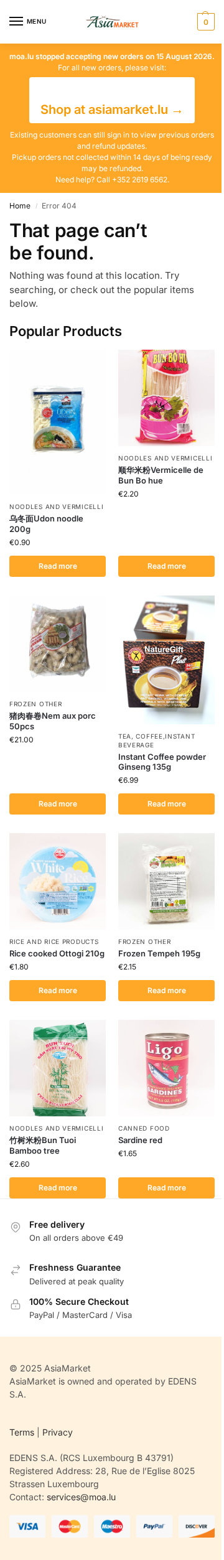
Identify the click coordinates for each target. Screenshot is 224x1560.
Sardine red (140, 1140)
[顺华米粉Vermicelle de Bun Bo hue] (166, 398)
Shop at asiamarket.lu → (112, 109)
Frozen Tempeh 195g (159, 953)
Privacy (57, 1432)
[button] (204, 21)
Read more (58, 566)
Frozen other (35, 704)
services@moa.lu (81, 1497)
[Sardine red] (166, 1068)
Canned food (144, 1128)
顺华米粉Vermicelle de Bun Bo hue (160, 475)
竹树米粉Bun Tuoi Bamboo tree (42, 1145)
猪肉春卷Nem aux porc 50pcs (52, 721)
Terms (21, 1432)
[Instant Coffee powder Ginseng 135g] (166, 660)
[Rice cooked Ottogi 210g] (57, 881)
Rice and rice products (53, 941)
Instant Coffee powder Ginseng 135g (162, 762)
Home (19, 205)
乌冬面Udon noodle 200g (46, 523)
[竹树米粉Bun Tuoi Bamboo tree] (57, 1068)
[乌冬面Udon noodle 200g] (57, 422)
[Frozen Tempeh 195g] (166, 881)
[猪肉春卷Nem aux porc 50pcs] (57, 644)
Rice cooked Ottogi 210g (57, 953)
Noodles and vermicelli (56, 506)
